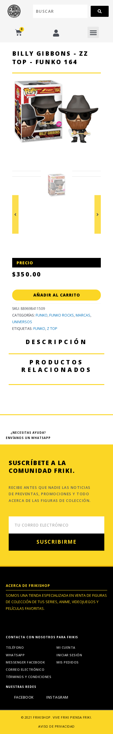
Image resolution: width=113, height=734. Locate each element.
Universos (22, 321)
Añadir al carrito (56, 295)
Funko (42, 315)
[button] (93, 32)
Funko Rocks (61, 315)
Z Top (52, 328)
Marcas (83, 315)
